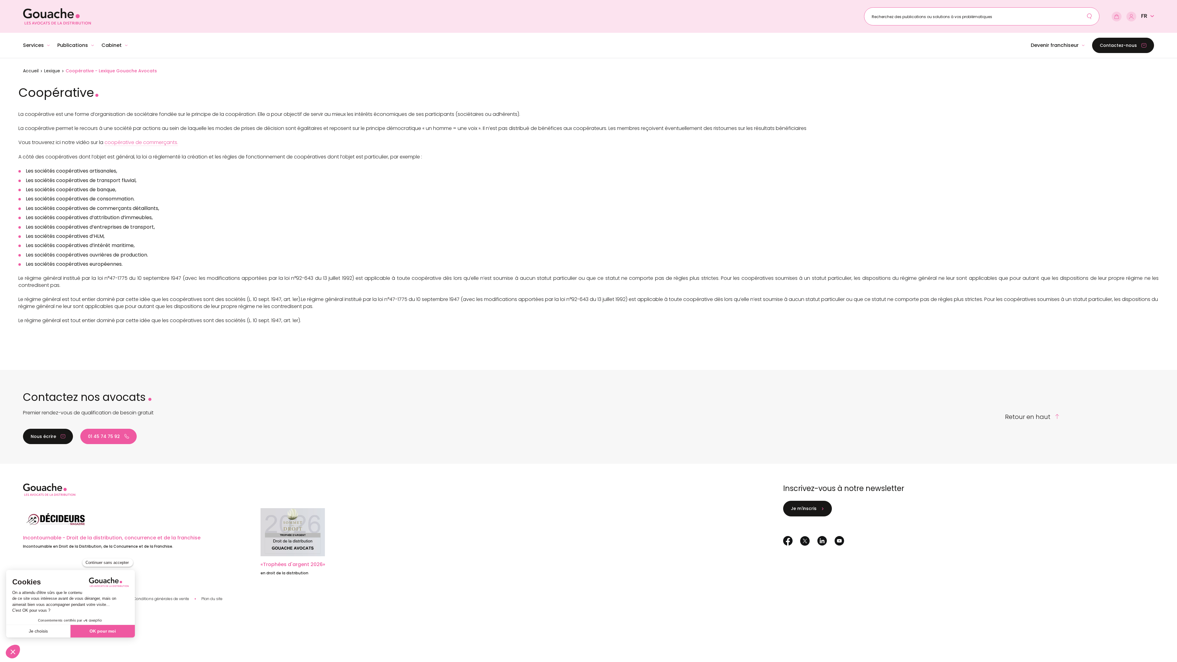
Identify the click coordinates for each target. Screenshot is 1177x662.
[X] (805, 541)
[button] (1147, 16)
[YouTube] (839, 541)
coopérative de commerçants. (141, 142)
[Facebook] (788, 541)
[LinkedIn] (822, 541)
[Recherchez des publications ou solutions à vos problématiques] (1089, 16)
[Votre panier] (1117, 16)
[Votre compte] (1131, 16)
